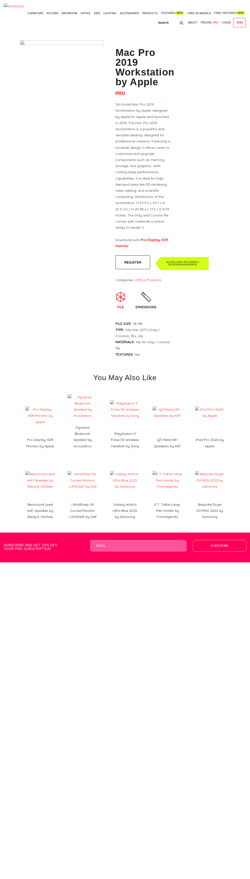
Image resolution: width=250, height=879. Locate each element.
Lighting (110, 13)
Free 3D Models (199, 13)
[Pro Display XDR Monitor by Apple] (40, 405)
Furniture (35, 13)
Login (226, 22)
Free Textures (225, 12)
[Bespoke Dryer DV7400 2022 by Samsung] (210, 469)
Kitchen (52, 13)
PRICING (210, 22)
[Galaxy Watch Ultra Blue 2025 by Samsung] (125, 469)
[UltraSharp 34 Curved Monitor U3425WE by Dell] (82, 469)
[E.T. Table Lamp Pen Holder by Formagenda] (167, 469)
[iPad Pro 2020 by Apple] (210, 405)
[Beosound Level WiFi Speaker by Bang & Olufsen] (40, 469)
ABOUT (192, 22)
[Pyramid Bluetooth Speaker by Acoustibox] (82, 392)
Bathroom (69, 13)
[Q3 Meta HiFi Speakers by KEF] (167, 405)
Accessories (129, 13)
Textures (168, 12)
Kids (97, 13)
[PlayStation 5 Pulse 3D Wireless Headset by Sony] (125, 398)
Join (239, 22)
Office (86, 13)
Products (149, 13)
